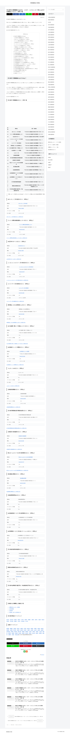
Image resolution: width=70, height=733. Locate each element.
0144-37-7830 (21, 558)
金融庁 (49, 162)
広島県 (11, 630)
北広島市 (23, 621)
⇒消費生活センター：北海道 (14, 607)
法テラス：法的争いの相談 (53, 144)
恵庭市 (19, 619)
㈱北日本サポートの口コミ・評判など (21, 42)
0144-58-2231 (22, 229)
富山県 (33, 633)
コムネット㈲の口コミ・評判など (20, 51)
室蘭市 (29, 619)
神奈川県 (19, 631)
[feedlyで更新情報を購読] (24, 651)
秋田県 (12, 631)
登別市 (8, 621)
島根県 (16, 633)
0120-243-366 (21, 314)
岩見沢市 (11, 619)
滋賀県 (42, 630)
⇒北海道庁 (11, 610)
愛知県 (8, 628)
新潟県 (15, 631)
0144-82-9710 (20, 540)
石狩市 (36, 619)
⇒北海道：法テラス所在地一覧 (15, 612)
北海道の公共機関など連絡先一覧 (20, 70)
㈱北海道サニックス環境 (24, 351)
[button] (42, 14)
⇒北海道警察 (11, 608)
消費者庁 (50, 164)
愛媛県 (11, 628)
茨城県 (14, 628)
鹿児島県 (8, 631)
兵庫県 (9, 634)
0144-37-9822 (21, 208)
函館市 (15, 621)
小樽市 (32, 619)
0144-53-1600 (21, 292)
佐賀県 (21, 630)
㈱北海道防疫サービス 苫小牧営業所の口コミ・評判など (24, 62)
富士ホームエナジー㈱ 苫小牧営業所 (26, 457)
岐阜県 (28, 628)
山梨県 (38, 630)
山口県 (35, 630)
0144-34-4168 (21, 440)
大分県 (40, 631)
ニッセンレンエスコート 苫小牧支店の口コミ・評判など (24, 43)
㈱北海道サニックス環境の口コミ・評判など (22, 50)
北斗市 (26, 621)
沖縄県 (21, 628)
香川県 (14, 630)
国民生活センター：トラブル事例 (54, 142)
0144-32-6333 (22, 483)
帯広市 (43, 619)
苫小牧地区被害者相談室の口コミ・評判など (22, 65)
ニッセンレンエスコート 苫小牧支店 (26, 266)
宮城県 (35, 628)
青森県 (23, 631)
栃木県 (26, 633)
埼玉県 (25, 630)
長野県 (9, 633)
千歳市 (39, 619)
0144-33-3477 (22, 271)
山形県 (32, 630)
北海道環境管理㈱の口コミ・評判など (21, 60)
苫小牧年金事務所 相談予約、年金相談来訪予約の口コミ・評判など (26, 68)
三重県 (28, 630)
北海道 (13, 634)
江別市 (22, 619)
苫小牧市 (11, 621)
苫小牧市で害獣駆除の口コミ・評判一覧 (22, 37)
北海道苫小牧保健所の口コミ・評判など (22, 56)
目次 (24, 34)
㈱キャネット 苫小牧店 (23, 203)
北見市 (19, 621)
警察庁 (49, 167)
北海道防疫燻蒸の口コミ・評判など (21, 53)
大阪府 (37, 631)
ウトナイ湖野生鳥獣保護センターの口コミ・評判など (24, 40)
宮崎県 (32, 628)
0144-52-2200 (22, 356)
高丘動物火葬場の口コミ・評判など (21, 59)
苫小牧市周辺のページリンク (20, 71)
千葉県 (33, 631)
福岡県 (40, 633)
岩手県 (25, 628)
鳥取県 (13, 633)
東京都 (20, 633)
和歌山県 (17, 634)
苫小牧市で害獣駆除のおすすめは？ (20, 36)
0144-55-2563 (23, 398)
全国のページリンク (18, 73)
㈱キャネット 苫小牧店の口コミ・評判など (22, 39)
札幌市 (26, 619)
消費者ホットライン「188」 (53, 147)
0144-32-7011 (18, 576)
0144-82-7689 (21, 250)
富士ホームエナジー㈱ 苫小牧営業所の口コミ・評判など (24, 57)
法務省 (49, 157)
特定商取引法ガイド (52, 149)
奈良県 (30, 633)
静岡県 (26, 631)
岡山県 (18, 628)
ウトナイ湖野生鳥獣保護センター (25, 224)
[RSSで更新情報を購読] (27, 651)
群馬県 (8, 630)
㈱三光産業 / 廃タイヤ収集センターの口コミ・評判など (24, 48)
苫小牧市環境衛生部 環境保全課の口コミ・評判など (24, 54)
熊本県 (42, 628)
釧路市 (15, 619)
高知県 (18, 630)
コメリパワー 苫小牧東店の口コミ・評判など (22, 45)
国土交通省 (50, 159)
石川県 (30, 631)
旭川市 (8, 619)
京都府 (38, 628)
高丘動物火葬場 (23, 478)
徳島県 (23, 633)
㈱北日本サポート (21, 245)
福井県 (37, 633)
